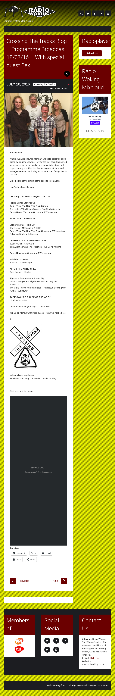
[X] (88, 13)
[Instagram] (108, 13)
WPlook (104, 685)
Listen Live (92, 53)
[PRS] (19, 653)
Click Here (95, 658)
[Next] (64, 583)
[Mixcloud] (101, 13)
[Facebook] (95, 13)
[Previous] (13, 583)
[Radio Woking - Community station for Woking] (31, 15)
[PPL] (19, 644)
